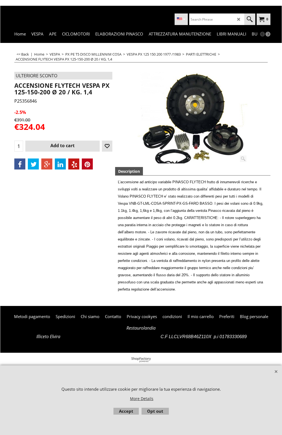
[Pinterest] (87, 163)
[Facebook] (19, 163)
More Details (141, 398)
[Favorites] (107, 146)
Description (129, 171)
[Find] (249, 19)
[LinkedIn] (60, 163)
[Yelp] (73, 163)
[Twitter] (33, 163)
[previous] (262, 34)
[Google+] (46, 163)
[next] (267, 34)
